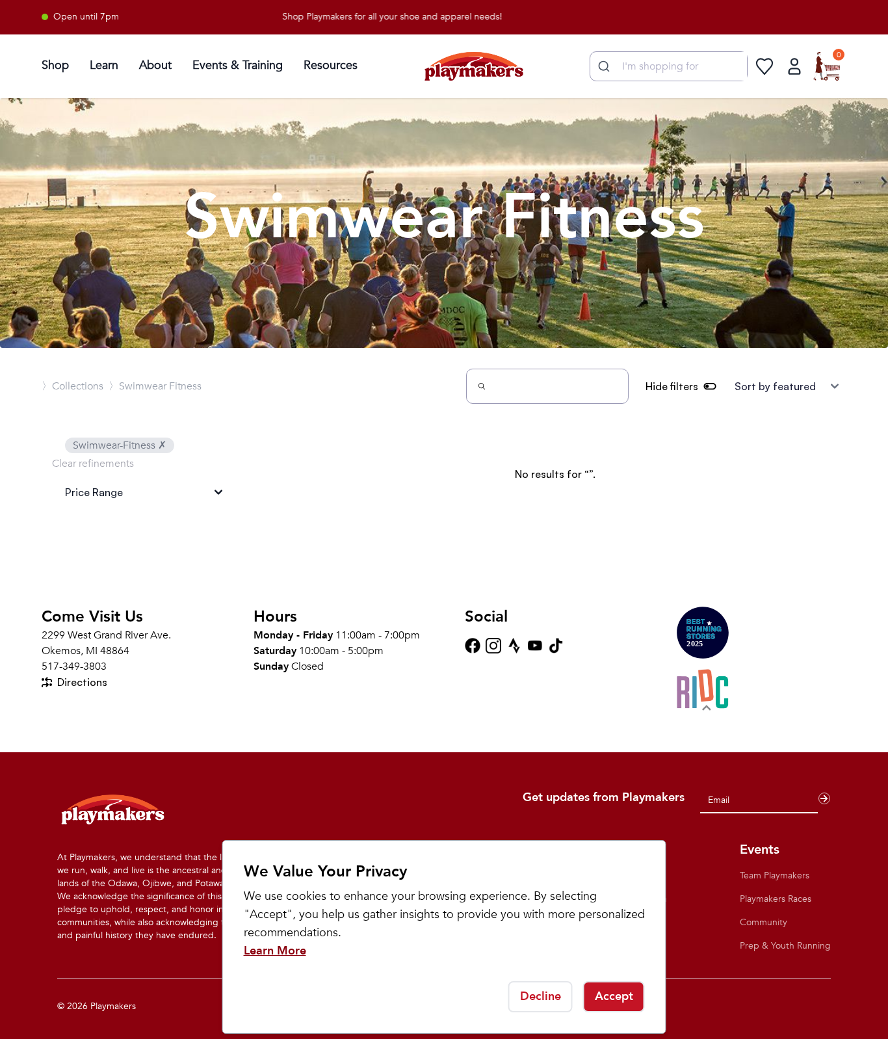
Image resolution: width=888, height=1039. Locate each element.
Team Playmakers (774, 875)
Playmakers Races (775, 899)
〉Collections (72, 386)
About (155, 65)
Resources (331, 65)
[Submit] (602, 66)
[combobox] (669, 66)
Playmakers (113, 1006)
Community (763, 922)
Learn (104, 65)
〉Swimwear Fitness (155, 386)
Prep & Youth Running (785, 946)
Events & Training (237, 65)
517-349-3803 (74, 666)
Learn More (275, 951)
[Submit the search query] (481, 386)
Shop (55, 65)
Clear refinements (93, 463)
